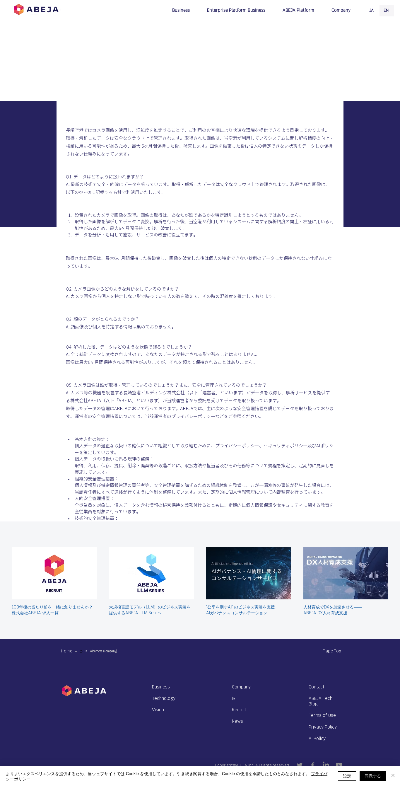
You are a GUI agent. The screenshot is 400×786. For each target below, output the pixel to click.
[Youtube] (339, 765)
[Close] (392, 776)
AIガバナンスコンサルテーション (236, 612)
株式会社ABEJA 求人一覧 (35, 612)
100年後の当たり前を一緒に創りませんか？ (52, 606)
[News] (81, 651)
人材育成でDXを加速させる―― (332, 606)
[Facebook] (313, 765)
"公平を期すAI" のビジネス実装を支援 (240, 606)
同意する (373, 776)
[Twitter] (299, 765)
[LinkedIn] (326, 765)
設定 (347, 776)
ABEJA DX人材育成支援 (325, 612)
